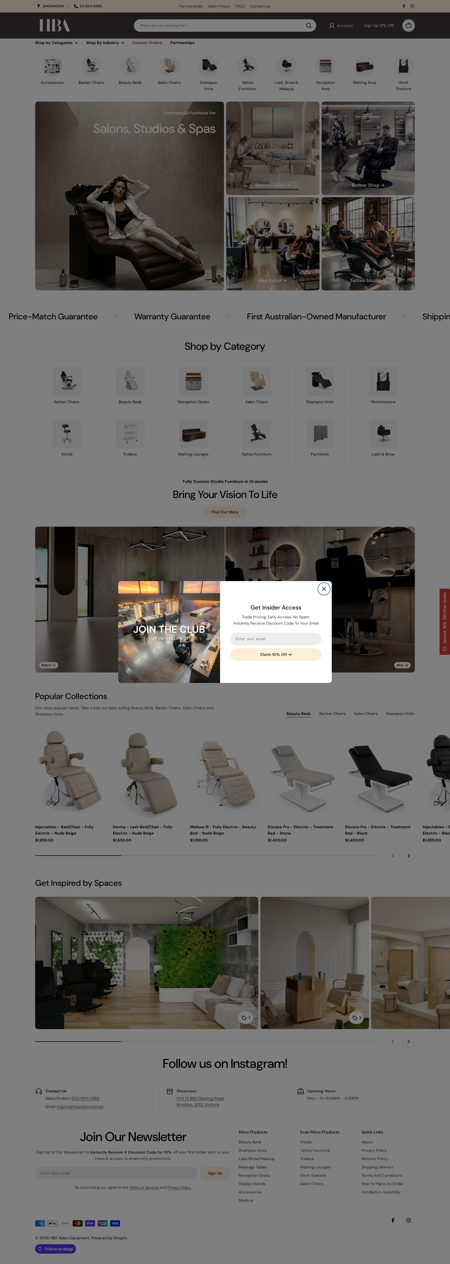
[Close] (324, 589)
